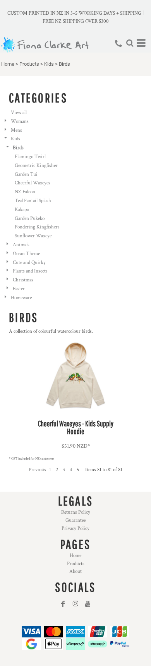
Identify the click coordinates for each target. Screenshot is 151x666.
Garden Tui (26, 174)
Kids (49, 64)
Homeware (21, 298)
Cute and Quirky (29, 262)
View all (19, 112)
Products (29, 64)
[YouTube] (87, 603)
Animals (21, 245)
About (75, 571)
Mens (16, 130)
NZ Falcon (25, 192)
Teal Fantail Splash (33, 201)
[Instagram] (75, 603)
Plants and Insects (30, 271)
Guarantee (75, 520)
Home (7, 64)
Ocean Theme (26, 253)
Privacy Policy (75, 528)
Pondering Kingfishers (37, 227)
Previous (37, 470)
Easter (19, 289)
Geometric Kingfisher (36, 165)
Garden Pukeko (30, 218)
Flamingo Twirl (30, 156)
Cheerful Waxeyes (32, 183)
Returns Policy (75, 512)
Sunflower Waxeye (33, 236)
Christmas (23, 280)
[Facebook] (63, 603)
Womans (20, 121)
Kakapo (22, 209)
